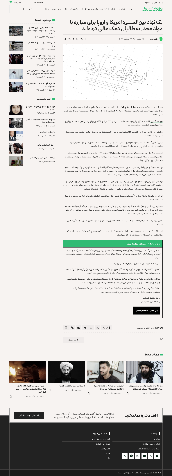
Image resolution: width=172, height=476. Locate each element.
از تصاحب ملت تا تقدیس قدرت (72, 386)
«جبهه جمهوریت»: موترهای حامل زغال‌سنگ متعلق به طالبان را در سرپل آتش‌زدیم (30, 389)
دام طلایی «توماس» (47, 132)
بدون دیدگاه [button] (72, 340)
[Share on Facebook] (86, 39)
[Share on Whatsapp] (77, 39)
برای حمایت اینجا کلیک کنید (146, 310)
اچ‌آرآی (124, 107)
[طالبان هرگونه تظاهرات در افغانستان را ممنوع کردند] (16, 87)
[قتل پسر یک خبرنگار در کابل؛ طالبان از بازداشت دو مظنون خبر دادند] (105, 372)
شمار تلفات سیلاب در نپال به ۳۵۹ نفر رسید (41, 44)
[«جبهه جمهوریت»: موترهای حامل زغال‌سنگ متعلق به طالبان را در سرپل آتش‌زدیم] (27, 372)
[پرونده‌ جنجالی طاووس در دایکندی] (16, 161)
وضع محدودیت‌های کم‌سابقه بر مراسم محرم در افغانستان (40, 120)
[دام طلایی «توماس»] (16, 136)
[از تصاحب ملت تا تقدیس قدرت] (66, 372)
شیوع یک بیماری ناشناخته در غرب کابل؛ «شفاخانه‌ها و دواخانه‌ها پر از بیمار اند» (41, 72)
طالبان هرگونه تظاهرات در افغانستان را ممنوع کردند (40, 85)
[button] (30, 9)
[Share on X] (82, 39)
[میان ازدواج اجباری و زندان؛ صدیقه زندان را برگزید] (16, 110)
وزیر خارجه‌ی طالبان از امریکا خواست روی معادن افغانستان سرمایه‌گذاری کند (146, 387)
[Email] (78, 327)
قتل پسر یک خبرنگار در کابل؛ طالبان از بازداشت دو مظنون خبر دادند (109, 387)
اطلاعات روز (154, 39)
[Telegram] (131, 456)
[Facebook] (157, 456)
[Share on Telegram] (73, 39)
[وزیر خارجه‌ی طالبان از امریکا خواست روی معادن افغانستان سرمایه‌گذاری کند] (144, 372)
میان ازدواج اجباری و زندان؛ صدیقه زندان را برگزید (40, 108)
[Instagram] (137, 456)
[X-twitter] (150, 456)
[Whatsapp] (125, 456)
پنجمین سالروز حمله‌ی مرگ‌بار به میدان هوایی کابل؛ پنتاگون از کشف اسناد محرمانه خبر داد (41, 58)
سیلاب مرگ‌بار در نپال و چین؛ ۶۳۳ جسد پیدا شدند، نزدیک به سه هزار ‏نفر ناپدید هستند (40, 30)
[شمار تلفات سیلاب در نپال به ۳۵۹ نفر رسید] (16, 46)
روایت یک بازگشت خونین (46, 145)
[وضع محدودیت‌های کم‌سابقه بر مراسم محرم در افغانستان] (16, 123)
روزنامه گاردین (156, 121)
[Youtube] (144, 456)
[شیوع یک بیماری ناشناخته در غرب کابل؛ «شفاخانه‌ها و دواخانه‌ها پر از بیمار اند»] (16, 74)
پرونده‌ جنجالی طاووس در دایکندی (42, 157)
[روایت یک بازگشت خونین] (16, 148)
